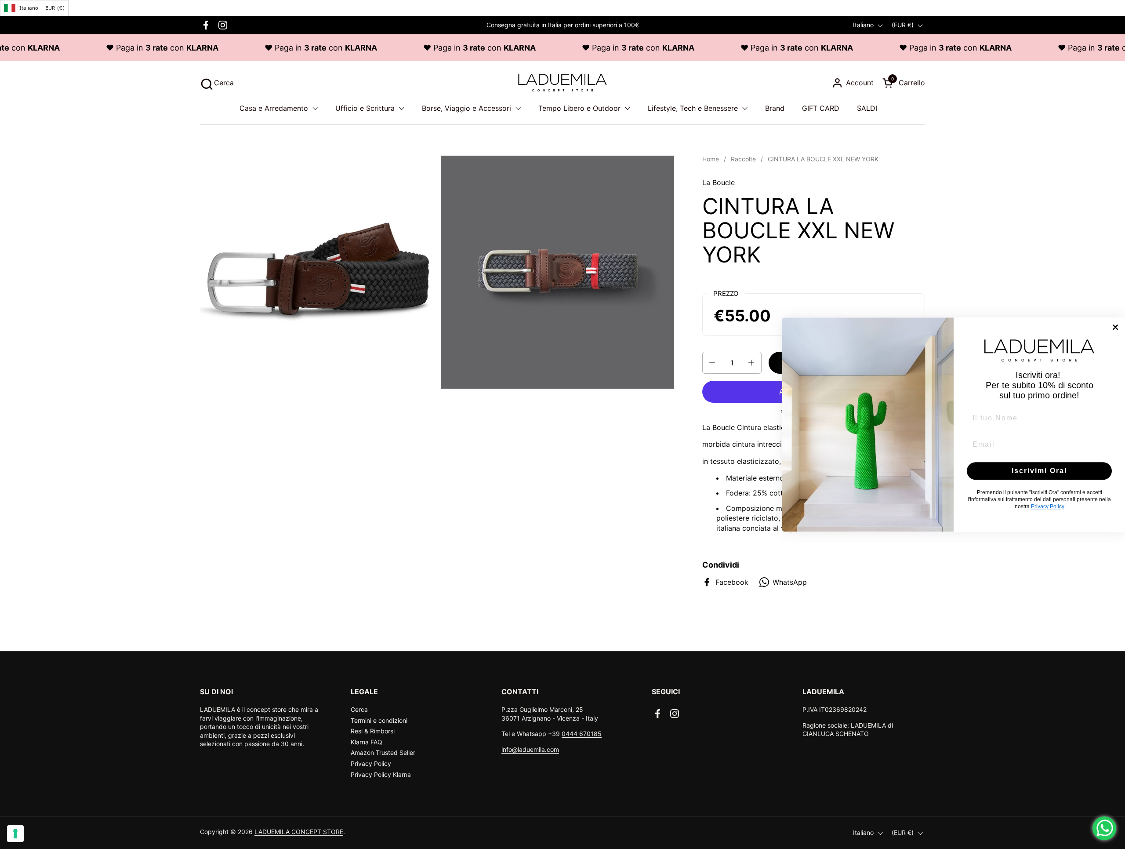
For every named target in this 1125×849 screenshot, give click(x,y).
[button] (217, 82)
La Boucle (718, 182)
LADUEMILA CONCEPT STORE (298, 831)
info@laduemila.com (530, 749)
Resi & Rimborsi (373, 731)
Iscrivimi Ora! (1039, 470)
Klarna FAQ (366, 742)
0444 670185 (582, 733)
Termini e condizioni (379, 720)
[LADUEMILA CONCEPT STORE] (562, 82)
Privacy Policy (371, 763)
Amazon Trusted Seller (383, 752)
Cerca (359, 709)
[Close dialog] (1115, 327)
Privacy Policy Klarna (381, 774)
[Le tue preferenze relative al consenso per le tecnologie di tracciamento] (15, 833)
